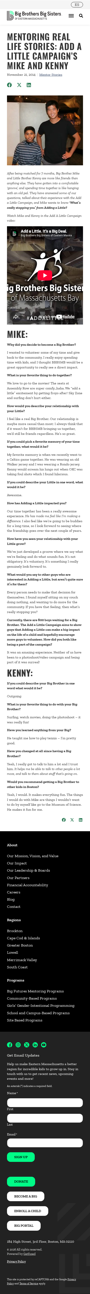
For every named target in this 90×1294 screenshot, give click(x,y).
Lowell (12, 952)
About (12, 845)
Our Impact (17, 863)
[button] (9, 84)
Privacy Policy (16, 1261)
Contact (14, 906)
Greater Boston (20, 945)
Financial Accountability (27, 885)
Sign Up (21, 1157)
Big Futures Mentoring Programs (35, 991)
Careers (13, 892)
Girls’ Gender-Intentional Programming (40, 1005)
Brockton (14, 930)
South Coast (17, 967)
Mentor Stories (50, 75)
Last (10, 1124)
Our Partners (18, 877)
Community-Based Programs (32, 998)
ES (77, 4)
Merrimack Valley (22, 959)
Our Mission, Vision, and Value (32, 855)
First (10, 1109)
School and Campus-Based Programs (38, 1013)
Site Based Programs (24, 1020)
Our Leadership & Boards (28, 870)
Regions (14, 919)
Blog (11, 899)
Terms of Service (28, 1283)
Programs (15, 980)
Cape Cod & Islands (23, 938)
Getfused (29, 1254)
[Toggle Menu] (71, 15)
